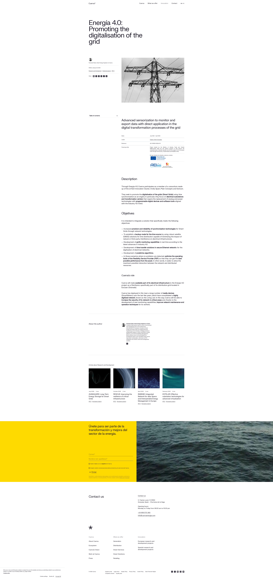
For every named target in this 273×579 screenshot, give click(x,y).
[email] (101, 76)
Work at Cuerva (94, 554)
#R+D (113, 71)
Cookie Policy (140, 571)
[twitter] (96, 76)
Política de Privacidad (124, 477)
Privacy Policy (132, 571)
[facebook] (94, 76)
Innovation (141, 537)
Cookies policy (6, 573)
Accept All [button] (58, 576)
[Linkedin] (127, 344)
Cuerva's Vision (94, 550)
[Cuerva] (92, 3)
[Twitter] (175, 572)
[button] (99, 388)
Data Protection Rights (150, 571)
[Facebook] (178, 572)
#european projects (96, 401)
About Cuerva (93, 541)
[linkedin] (106, 76)
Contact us (142, 496)
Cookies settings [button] (44, 576)
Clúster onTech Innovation (156, 139)
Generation (117, 541)
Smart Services (118, 550)
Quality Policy (124, 571)
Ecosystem (92, 546)
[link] (104, 76)
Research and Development (95, 71)
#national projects (106, 71)
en (183, 3)
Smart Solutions (119, 554)
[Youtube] (183, 572)
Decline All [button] (51, 576)
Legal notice (116, 571)
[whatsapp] (99, 76)
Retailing (116, 558)
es (181, 3)
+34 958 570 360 (144, 513)
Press (91, 558)
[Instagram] (180, 572)
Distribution (117, 546)
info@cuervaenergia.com (146, 516)
